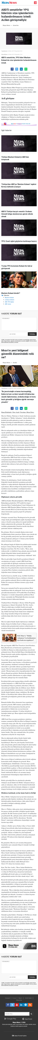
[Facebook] (12, 69)
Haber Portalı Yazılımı (20, 1035)
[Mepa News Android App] (10, 1018)
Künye (14, 998)
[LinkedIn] (21, 69)
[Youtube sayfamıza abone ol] (17, 1005)
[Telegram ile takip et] (25, 1005)
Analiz (15, 362)
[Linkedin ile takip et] (21, 1005)
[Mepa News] (9, 2)
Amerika (15, 25)
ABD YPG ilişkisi (9, 302)
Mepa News (6, 25)
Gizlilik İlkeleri (28, 998)
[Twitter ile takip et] (12, 1005)
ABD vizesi (8, 304)
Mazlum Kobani (9, 297)
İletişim (20, 998)
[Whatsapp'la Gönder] (25, 69)
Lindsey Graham (9, 300)
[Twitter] (16, 69)
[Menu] (35, 2)
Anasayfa (7, 998)
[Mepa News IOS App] (28, 1018)
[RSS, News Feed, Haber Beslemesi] (30, 1005)
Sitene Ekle (19, 1000)
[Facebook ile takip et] (8, 1005)
